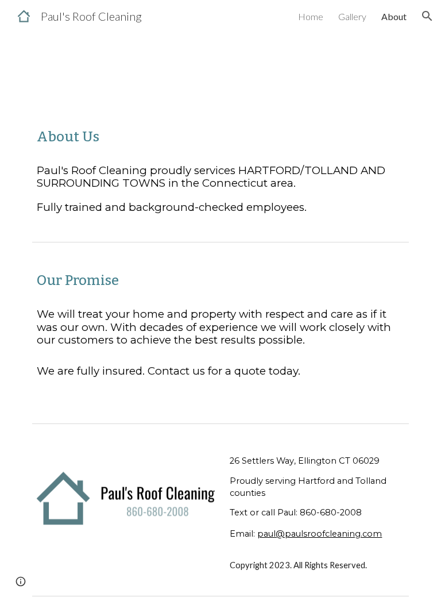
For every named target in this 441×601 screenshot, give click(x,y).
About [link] (394, 16)
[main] (220, 136)
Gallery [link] (352, 16)
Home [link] (310, 16)
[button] (427, 16)
